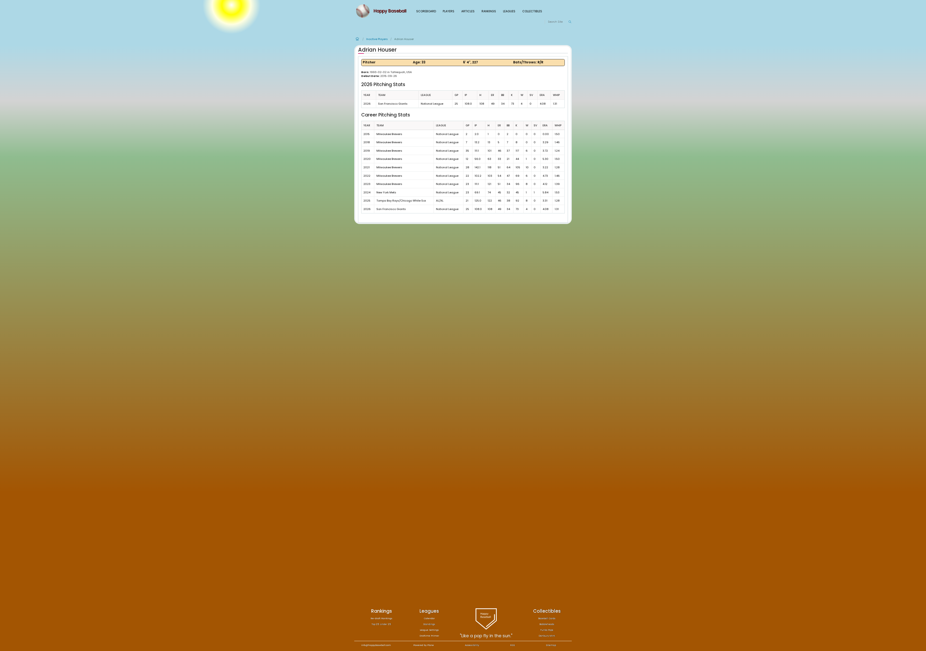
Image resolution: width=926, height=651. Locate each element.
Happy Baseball (390, 11)
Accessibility (472, 645)
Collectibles (532, 11)
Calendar (429, 618)
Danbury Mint (547, 635)
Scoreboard (426, 11)
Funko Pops (546, 629)
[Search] (570, 22)
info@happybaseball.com (376, 645)
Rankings (489, 11)
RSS (512, 645)
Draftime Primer (429, 635)
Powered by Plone (423, 645)
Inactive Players (377, 39)
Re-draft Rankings (381, 618)
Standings (429, 624)
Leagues (509, 11)
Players (448, 11)
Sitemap (551, 645)
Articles (468, 11)
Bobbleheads (546, 624)
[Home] (364, 11)
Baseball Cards (547, 618)
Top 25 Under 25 (381, 624)
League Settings (429, 629)
